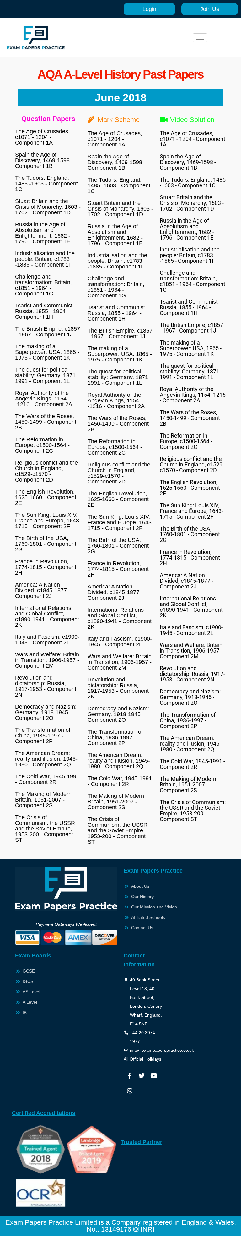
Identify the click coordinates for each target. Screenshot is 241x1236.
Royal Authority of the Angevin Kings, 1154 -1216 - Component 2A (43, 398)
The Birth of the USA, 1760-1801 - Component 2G (45, 544)
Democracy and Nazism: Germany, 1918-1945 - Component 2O (46, 712)
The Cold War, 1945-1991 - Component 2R (47, 779)
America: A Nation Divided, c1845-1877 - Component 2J (42, 590)
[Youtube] (153, 1075)
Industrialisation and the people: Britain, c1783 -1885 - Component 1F (45, 259)
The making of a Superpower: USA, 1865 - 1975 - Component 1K (47, 352)
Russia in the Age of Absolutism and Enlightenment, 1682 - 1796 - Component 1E (42, 233)
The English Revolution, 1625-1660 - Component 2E (45, 497)
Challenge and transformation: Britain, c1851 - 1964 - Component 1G (43, 285)
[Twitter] (141, 1075)
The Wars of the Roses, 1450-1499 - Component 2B (45, 422)
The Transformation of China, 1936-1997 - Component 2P (42, 735)
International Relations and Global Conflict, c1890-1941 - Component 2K (47, 616)
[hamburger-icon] (200, 37)
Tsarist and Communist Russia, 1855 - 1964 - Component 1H (43, 311)
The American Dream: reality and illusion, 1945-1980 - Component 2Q (46, 759)
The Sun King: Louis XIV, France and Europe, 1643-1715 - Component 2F (48, 520)
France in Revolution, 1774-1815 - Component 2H (45, 567)
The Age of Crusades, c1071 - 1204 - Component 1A (42, 137)
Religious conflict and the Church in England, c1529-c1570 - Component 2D (46, 471)
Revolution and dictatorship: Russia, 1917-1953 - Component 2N (45, 686)
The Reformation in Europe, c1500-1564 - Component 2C (42, 445)
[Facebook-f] (130, 1075)
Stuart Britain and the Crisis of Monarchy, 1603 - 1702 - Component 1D (48, 207)
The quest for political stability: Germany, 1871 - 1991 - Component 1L (47, 375)
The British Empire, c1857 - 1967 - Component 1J (47, 332)
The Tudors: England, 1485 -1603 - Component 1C (46, 183)
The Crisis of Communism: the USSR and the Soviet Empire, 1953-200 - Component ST (45, 828)
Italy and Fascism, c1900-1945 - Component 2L (47, 640)
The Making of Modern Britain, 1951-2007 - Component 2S (43, 799)
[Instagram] (130, 1090)
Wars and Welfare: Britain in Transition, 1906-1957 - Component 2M (47, 660)
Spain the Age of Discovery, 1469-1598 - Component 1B (44, 160)
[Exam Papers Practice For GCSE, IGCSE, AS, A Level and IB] (35, 37)
